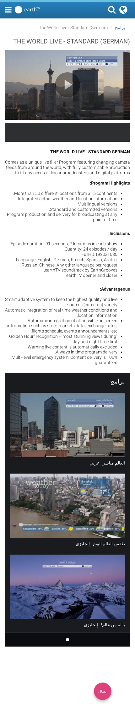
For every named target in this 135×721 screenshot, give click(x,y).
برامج (120, 27)
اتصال (102, 691)
